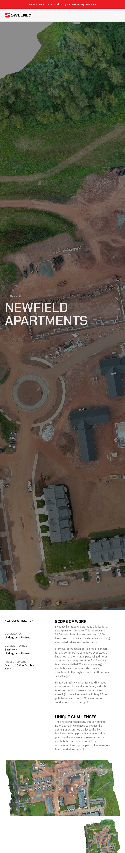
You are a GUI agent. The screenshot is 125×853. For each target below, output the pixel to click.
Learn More (90, 4)
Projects (14, 295)
